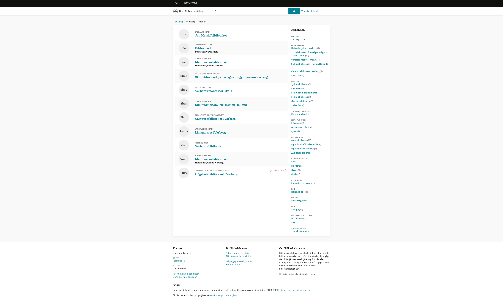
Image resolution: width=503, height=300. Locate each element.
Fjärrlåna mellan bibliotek (238, 256)
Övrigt (296, 170)
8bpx (183, 75)
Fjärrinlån (297, 123)
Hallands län (299, 191)
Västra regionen (301, 200)
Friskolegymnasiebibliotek (305, 92)
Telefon (176, 265)
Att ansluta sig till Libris (237, 253)
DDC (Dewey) (299, 218)
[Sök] (294, 11)
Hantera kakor (233, 264)
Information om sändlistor (186, 273)
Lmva (184, 131)
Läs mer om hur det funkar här (295, 290)
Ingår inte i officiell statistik (306, 144)
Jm (184, 34)
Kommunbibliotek (301, 114)
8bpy (183, 89)
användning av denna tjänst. (224, 295)
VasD (184, 159)
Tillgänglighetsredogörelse (239, 261)
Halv (184, 117)
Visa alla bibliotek (309, 11)
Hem (175, 3)
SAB (294, 222)
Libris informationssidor (185, 276)
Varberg (297, 39)
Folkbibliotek (299, 88)
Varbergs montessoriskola (306, 59)
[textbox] (250, 11)
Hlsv (184, 172)
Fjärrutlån (297, 131)
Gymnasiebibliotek (302, 101)
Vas (183, 62)
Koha (295, 161)
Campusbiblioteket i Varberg (307, 71)
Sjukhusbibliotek (301, 84)
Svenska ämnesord (302, 231)
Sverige (297, 209)
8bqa (184, 103)
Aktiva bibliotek (301, 140)
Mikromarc (298, 165)
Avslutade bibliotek (302, 152)
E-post (176, 258)
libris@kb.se (179, 260)
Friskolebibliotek (301, 96)
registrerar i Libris (301, 127)
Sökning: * (180, 21)
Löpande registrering (303, 183)
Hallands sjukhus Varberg (305, 48)
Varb (184, 145)
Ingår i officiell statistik (304, 148)
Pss (184, 48)
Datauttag (190, 3)
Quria (295, 174)
